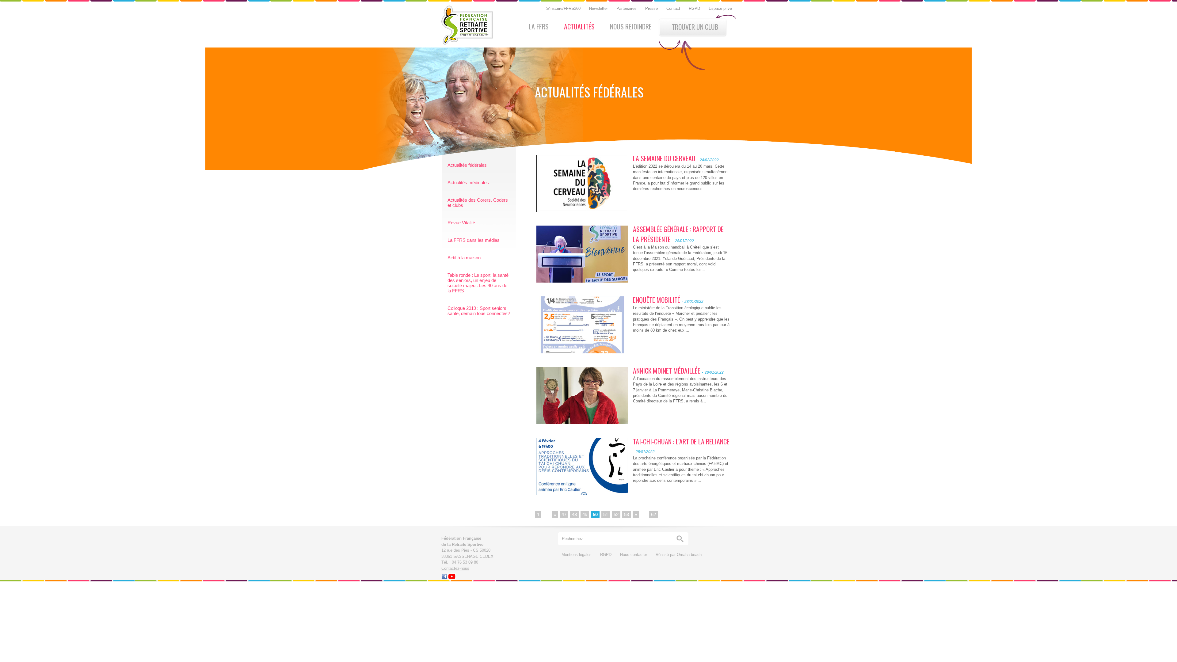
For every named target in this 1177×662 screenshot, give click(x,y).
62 (653, 514)
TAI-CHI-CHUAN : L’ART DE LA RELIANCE (681, 441)
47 (564, 514)
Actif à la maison (464, 257)
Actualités (579, 26)
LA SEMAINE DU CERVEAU (664, 158)
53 (626, 514)
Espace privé (720, 8)
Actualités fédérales (467, 165)
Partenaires (627, 8)
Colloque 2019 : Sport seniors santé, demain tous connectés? (479, 311)
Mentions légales (577, 554)
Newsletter (599, 8)
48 (574, 514)
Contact (673, 8)
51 (605, 514)
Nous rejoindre (631, 26)
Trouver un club (695, 27)
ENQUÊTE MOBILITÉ (656, 300)
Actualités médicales (468, 182)
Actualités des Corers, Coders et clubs (478, 202)
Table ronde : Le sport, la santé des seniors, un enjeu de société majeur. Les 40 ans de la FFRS (478, 282)
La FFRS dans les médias (474, 240)
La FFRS (539, 26)
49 (584, 514)
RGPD (695, 8)
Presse (652, 8)
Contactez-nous (455, 568)
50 (595, 514)
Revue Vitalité (461, 222)
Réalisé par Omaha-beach (679, 554)
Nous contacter (634, 554)
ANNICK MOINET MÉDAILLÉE (666, 370)
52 (616, 514)
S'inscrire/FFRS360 (564, 8)
